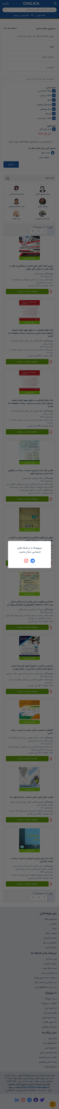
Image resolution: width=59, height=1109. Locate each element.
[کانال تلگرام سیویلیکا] (32, 560)
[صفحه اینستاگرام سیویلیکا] (26, 560)
